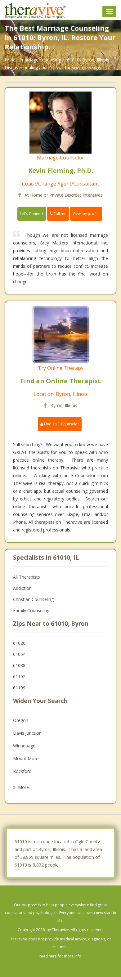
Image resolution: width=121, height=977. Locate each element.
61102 (19, 676)
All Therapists (26, 577)
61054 (19, 654)
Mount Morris (27, 758)
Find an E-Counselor (61, 424)
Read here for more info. (60, 956)
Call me (59, 213)
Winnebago (24, 746)
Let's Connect (31, 213)
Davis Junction (27, 733)
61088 (19, 665)
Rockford (22, 771)
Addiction (22, 588)
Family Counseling (31, 610)
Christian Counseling (33, 599)
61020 (19, 643)
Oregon (20, 720)
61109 (19, 688)
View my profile (86, 213)
